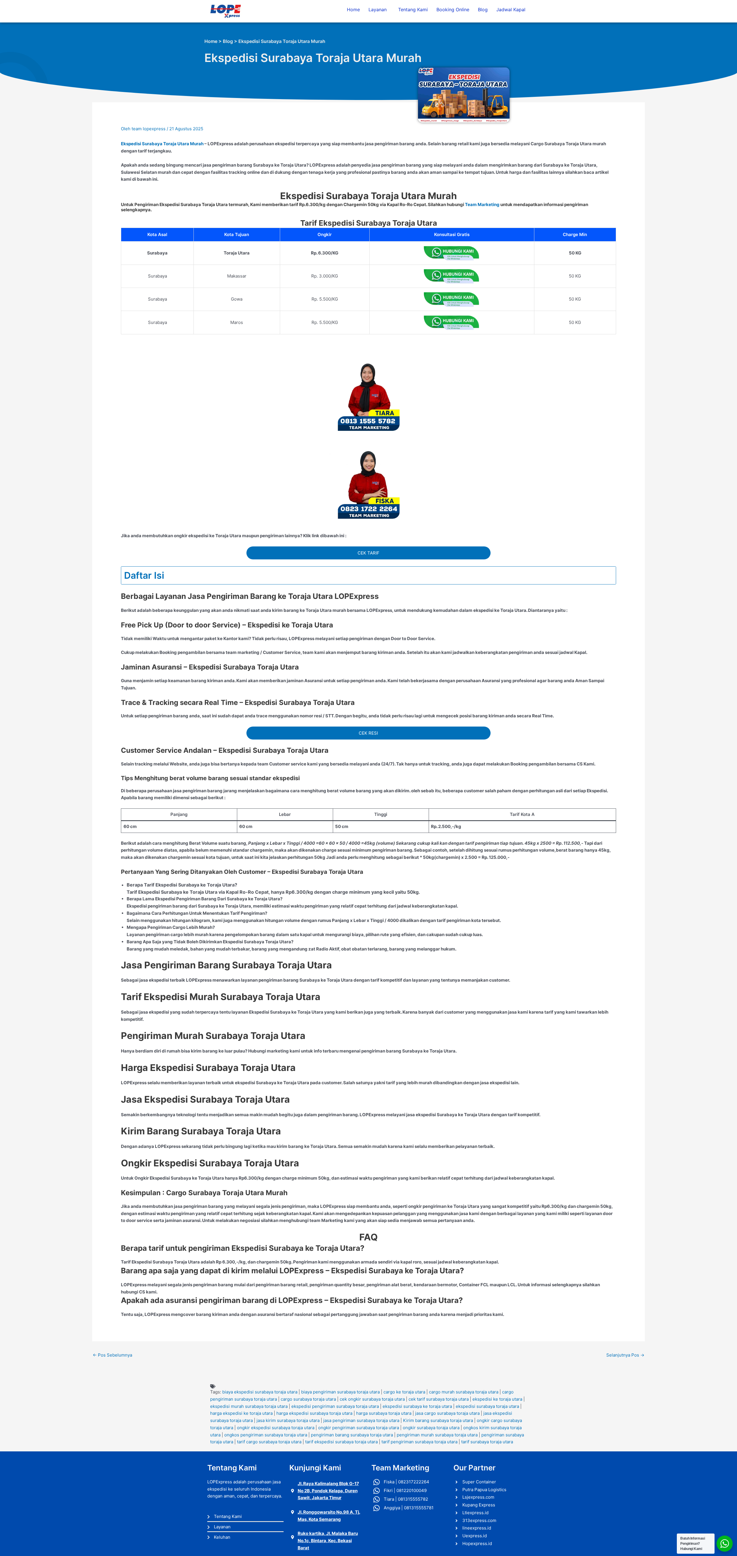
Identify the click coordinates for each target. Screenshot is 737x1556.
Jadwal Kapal (510, 9)
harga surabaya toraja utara (383, 1413)
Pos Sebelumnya (112, 1355)
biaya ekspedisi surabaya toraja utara (259, 1392)
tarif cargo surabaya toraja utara (269, 1441)
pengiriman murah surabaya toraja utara (437, 1435)
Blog (483, 9)
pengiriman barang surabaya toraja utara (352, 1435)
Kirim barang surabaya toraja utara (438, 1420)
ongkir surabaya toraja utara (431, 1427)
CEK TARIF (368, 553)
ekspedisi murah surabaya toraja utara (249, 1406)
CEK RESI (368, 733)
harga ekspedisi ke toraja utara (241, 1413)
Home (353, 9)
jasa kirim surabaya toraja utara (288, 1420)
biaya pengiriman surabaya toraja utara (340, 1392)
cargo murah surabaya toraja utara (463, 1392)
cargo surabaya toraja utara (308, 1399)
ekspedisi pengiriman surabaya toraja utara (335, 1406)
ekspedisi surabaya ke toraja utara (417, 1406)
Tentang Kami (413, 9)
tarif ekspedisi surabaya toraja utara (341, 1441)
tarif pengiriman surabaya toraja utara (419, 1441)
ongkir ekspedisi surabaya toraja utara (275, 1427)
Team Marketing (482, 204)
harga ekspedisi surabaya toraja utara (314, 1413)
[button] (379, 9)
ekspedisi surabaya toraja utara (487, 1406)
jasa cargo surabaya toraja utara (447, 1413)
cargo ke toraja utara (404, 1392)
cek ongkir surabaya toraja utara (372, 1399)
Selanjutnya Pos (625, 1355)
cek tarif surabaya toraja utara (439, 1399)
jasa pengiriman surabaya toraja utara (361, 1420)
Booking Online (452, 9)
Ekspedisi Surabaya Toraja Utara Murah (162, 143)
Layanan (377, 9)
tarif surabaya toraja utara (487, 1441)
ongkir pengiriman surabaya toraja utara (358, 1427)
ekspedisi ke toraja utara (497, 1399)
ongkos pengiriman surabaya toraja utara (265, 1435)
